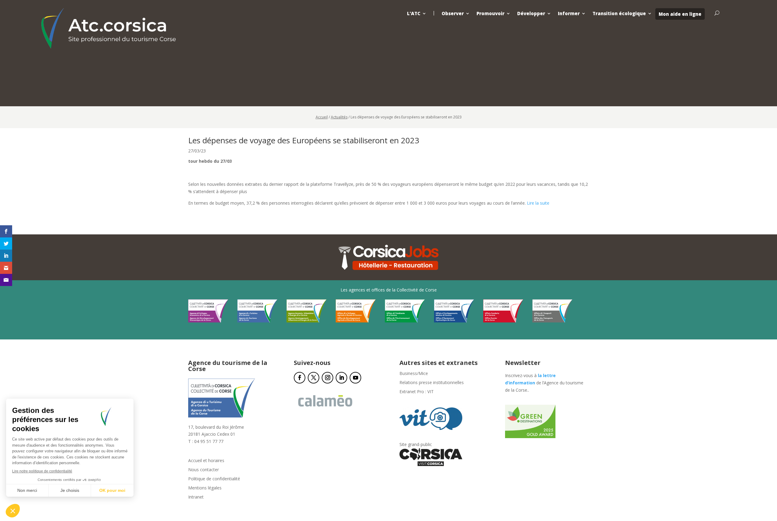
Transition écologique (619, 13)
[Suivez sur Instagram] (327, 377)
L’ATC (413, 13)
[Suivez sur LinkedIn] (341, 377)
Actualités (339, 117)
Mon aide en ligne (680, 14)
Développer (531, 13)
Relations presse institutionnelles (431, 382)
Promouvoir (490, 13)
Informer (569, 13)
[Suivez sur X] (313, 377)
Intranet (196, 497)
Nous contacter (203, 470)
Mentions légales (205, 488)
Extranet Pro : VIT (416, 392)
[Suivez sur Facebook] (299, 377)
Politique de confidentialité (214, 479)
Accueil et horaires (206, 460)
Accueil (322, 117)
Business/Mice (413, 373)
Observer (453, 13)
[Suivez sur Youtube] (355, 377)
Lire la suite (538, 203)
